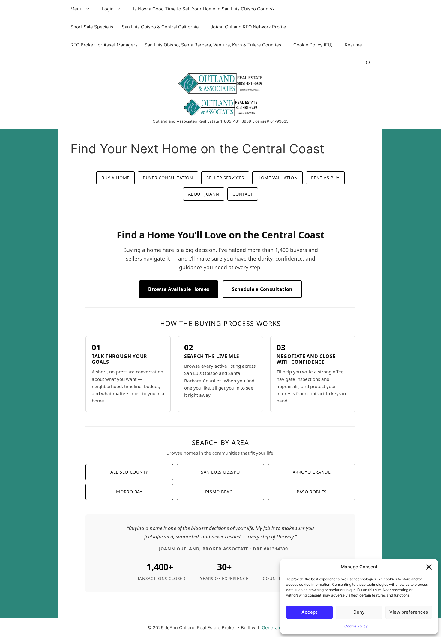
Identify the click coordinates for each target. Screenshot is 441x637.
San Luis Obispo (220, 472)
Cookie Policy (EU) (313, 45)
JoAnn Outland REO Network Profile (248, 27)
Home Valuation (277, 178)
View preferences (408, 612)
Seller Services (225, 178)
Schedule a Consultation (262, 289)
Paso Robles (311, 492)
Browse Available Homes (178, 289)
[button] (429, 567)
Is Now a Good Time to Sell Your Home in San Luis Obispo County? (204, 9)
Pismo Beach (220, 492)
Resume (353, 45)
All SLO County (129, 472)
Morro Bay (129, 492)
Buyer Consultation (168, 178)
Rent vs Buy (325, 178)
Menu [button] (76, 9)
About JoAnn (203, 194)
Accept (309, 612)
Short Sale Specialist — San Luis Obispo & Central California (134, 27)
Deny (359, 612)
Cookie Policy (356, 626)
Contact (242, 194)
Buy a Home (115, 178)
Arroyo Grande (312, 472)
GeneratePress (278, 627)
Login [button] (108, 9)
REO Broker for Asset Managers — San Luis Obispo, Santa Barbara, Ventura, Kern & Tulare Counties (175, 45)
